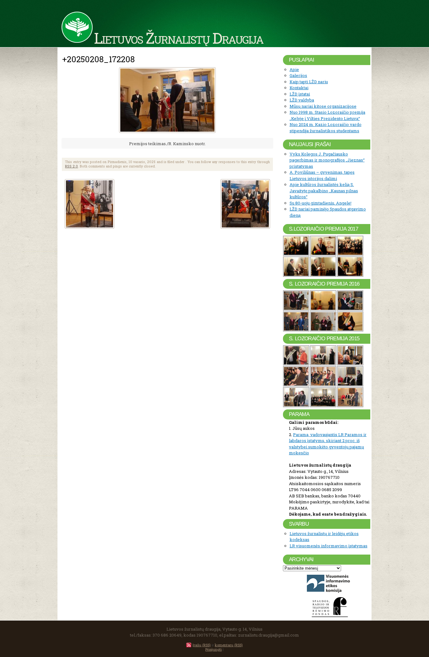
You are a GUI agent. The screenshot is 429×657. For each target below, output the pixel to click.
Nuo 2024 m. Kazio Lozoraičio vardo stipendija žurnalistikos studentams (325, 128)
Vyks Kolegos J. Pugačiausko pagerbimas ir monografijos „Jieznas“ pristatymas (327, 160)
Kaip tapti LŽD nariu (309, 82)
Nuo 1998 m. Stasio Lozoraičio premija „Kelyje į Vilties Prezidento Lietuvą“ (327, 115)
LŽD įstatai (300, 94)
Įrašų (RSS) (202, 645)
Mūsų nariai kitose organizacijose (323, 106)
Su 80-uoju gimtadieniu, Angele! (320, 203)
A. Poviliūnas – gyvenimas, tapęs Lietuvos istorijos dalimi (322, 175)
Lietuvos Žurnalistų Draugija (178, 38)
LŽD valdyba (302, 100)
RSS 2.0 (71, 166)
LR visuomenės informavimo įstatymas (328, 546)
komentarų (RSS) (229, 645)
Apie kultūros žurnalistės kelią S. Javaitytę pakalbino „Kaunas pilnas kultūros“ (324, 191)
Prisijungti (213, 649)
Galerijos (298, 75)
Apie (294, 69)
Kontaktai (299, 87)
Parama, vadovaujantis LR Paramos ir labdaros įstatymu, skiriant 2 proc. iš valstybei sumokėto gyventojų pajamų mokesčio (328, 444)
